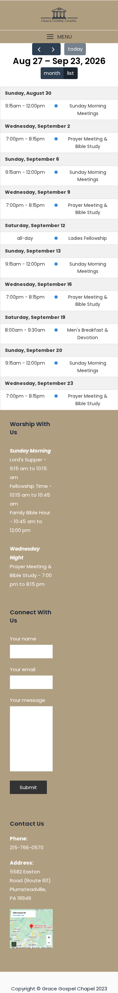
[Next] (53, 49)
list (70, 73)
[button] (59, 37)
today (75, 48)
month (52, 73)
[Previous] (39, 49)
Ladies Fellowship (88, 238)
